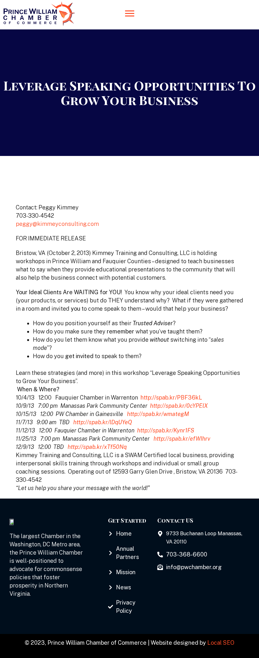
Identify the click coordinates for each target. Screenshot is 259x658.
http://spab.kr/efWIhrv (182, 438)
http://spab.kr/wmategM (158, 414)
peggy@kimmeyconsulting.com (57, 223)
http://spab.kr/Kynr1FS (165, 430)
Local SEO (220, 642)
